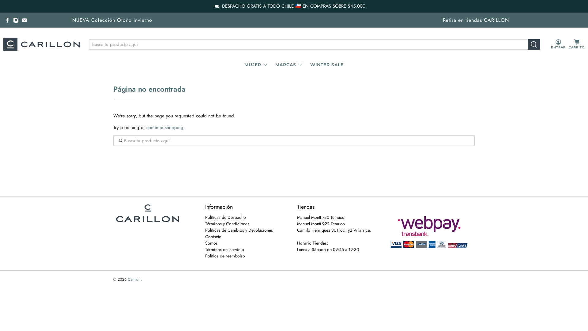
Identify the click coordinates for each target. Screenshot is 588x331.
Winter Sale (327, 64)
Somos (211, 243)
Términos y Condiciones (227, 224)
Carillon (134, 279)
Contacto (213, 237)
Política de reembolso (225, 256)
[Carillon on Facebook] (7, 20)
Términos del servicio (224, 249)
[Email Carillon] (24, 20)
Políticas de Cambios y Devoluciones (239, 230)
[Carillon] (41, 44)
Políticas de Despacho (225, 217)
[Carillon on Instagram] (16, 20)
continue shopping (164, 127)
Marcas (285, 64)
